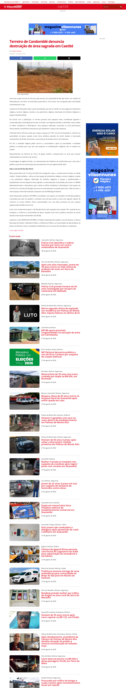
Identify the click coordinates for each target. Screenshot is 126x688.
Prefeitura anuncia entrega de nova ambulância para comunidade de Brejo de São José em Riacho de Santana (60, 574)
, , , (55, 393)
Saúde (89, 2)
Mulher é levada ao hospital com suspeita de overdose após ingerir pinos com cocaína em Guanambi (59, 464)
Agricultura (26, 2)
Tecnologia (111, 2)
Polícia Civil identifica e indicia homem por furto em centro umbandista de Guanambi (57, 245)
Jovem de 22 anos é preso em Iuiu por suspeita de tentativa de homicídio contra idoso (59, 485)
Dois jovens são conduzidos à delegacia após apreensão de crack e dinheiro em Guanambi (60, 529)
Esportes (52, 2)
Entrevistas (35, 2)
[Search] (121, 7)
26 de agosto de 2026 (48, 621)
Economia (44, 2)
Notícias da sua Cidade (11, 2)
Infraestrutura (61, 2)
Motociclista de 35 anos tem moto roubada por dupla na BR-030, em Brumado (59, 376)
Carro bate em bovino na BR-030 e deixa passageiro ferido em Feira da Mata (60, 661)
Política (70, 2)
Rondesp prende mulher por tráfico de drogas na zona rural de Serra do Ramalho (60, 595)
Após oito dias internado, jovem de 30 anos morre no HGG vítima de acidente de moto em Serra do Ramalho (60, 268)
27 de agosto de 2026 (48, 338)
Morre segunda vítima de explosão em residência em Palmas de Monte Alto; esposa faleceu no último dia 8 (60, 310)
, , (52, 240)
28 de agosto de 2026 (48, 251)
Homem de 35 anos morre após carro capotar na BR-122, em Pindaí (60, 616)
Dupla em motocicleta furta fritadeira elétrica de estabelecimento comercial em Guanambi (57, 509)
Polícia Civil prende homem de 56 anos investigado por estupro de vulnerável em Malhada (59, 288)
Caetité (63, 7)
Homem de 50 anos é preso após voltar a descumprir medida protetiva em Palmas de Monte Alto (60, 442)
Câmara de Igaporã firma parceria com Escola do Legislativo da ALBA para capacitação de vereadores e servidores (59, 552)
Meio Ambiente (80, 2)
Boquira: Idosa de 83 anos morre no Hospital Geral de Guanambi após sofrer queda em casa (60, 398)
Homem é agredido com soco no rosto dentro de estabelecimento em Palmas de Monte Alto (59, 420)
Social (104, 2)
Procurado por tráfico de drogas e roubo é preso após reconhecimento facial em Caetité (60, 683)
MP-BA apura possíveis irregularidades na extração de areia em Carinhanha (60, 332)
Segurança (96, 2)
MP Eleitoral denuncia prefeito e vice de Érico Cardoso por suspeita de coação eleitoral (59, 354)
